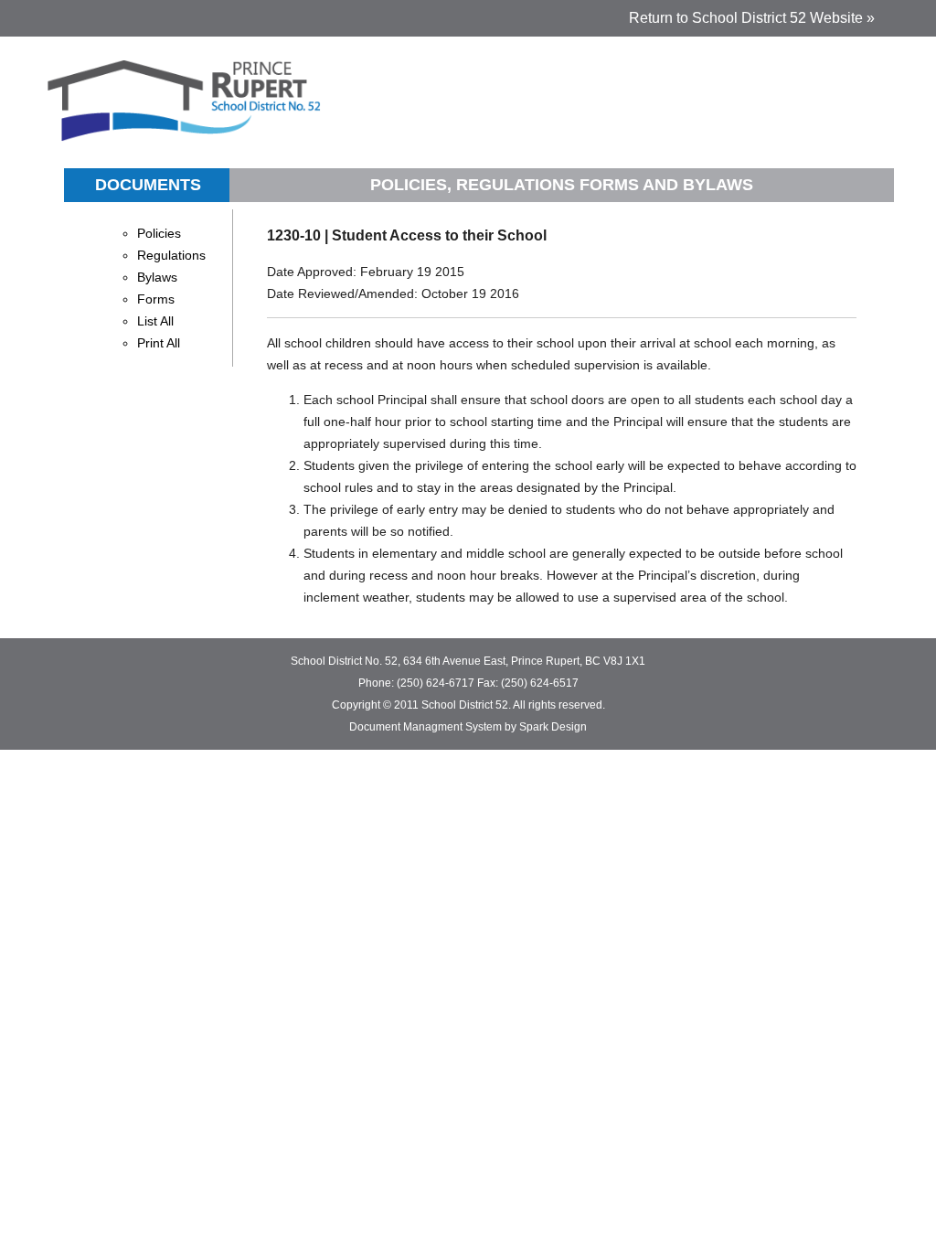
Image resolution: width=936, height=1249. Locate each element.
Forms (156, 299)
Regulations (171, 255)
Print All (158, 343)
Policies (159, 233)
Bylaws (157, 277)
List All (155, 321)
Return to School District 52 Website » (752, 18)
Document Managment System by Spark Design (468, 727)
